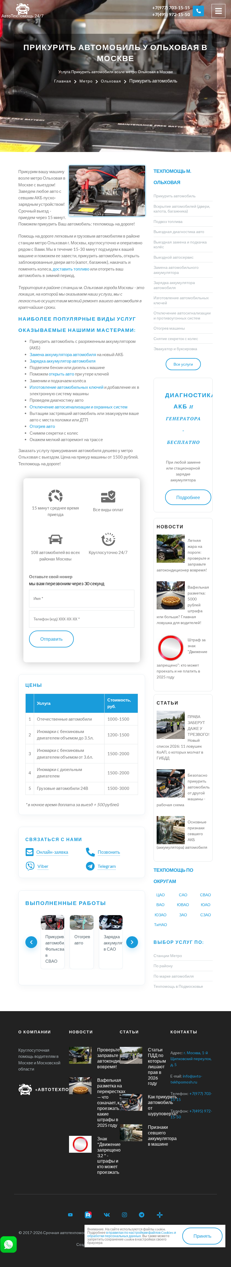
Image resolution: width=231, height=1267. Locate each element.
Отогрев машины (169, 328)
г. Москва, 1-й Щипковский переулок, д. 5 (191, 1058)
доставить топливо (71, 268)
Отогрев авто (42, 426)
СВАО (205, 894)
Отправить (51, 639)
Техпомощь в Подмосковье (178, 986)
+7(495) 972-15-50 (171, 14)
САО (183, 894)
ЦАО (160, 894)
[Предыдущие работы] (31, 942)
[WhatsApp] (8, 1243)
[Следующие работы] (132, 942)
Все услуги (183, 364)
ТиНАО (160, 924)
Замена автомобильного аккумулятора (176, 270)
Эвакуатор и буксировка (175, 348)
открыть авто (61, 373)
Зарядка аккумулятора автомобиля (174, 285)
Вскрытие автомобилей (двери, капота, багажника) (182, 209)
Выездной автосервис (174, 257)
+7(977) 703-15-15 (171, 7)
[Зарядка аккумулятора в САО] (111, 922)
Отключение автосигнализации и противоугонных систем (182, 315)
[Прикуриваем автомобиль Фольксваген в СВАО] (52, 922)
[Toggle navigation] (218, 11)
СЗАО (205, 914)
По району (163, 965)
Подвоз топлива (168, 221)
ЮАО (205, 904)
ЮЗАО (160, 914)
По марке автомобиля (174, 976)
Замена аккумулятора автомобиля (63, 354)
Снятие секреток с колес (176, 338)
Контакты (183, 1031)
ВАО (160, 904)
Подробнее (188, 497)
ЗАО (183, 914)
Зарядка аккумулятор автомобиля (62, 360)
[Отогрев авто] (81, 922)
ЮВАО (183, 904)
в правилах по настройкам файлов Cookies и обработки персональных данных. (131, 1234)
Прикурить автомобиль (175, 195)
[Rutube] (88, 1215)
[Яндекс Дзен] (160, 1215)
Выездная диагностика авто (179, 231)
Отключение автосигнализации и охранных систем (78, 406)
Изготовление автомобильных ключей (66, 387)
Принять (202, 1236)
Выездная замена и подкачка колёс (180, 244)
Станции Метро (168, 955)
